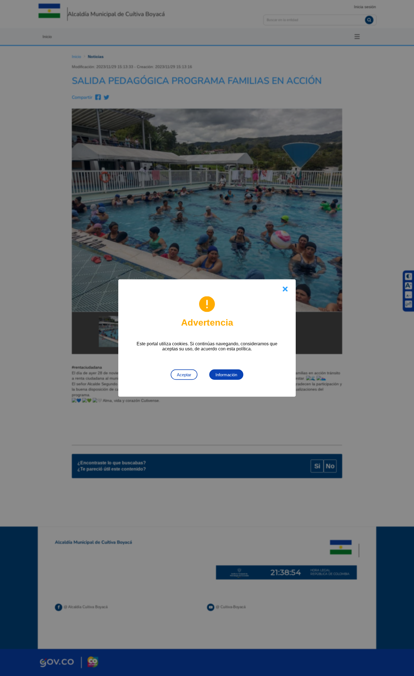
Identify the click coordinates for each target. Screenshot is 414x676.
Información (226, 374)
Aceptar (184, 374)
